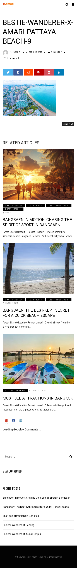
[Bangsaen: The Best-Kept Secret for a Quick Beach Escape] (38, 268)
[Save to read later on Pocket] (49, 72)
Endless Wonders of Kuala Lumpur (22, 534)
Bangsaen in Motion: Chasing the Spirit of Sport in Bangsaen (36, 497)
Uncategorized (13, 209)
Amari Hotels (36, 205)
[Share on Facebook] (18, 72)
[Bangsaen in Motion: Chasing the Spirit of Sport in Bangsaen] (38, 174)
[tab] (6, 420)
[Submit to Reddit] (28, 72)
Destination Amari (59, 205)
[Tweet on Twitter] (8, 72)
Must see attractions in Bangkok (38, 398)
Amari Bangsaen (13, 205)
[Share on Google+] (39, 72)
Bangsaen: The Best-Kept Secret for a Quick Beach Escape (36, 506)
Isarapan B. (15, 52)
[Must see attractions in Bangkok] (38, 359)
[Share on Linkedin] (59, 72)
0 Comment (56, 52)
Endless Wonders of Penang (18, 525)
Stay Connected (12, 471)
